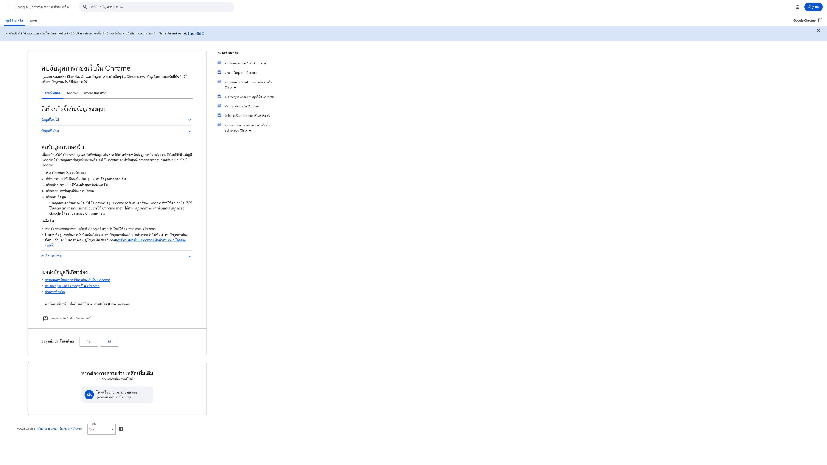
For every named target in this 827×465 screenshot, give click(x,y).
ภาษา (95, 423)
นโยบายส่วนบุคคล (47, 428)
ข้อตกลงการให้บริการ (71, 428)
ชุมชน (33, 20)
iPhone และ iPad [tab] (95, 93)
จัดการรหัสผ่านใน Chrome (242, 106)
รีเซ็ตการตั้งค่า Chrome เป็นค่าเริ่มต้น (247, 116)
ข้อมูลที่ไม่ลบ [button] (50, 131)
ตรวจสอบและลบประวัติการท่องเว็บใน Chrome (248, 84)
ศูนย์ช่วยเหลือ (14, 20)
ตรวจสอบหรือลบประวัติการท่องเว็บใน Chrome (77, 280)
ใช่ (88, 341)
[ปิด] (818, 31)
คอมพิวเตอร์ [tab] (52, 93)
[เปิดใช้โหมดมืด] (121, 429)
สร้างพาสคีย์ (193, 34)
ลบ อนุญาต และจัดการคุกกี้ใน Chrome (72, 286)
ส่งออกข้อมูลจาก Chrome (241, 73)
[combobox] (162, 7)
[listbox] (101, 429)
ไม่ (109, 341)
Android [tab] (72, 93)
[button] (8, 7)
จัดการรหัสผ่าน (55, 292)
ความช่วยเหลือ (228, 52)
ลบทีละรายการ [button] (51, 256)
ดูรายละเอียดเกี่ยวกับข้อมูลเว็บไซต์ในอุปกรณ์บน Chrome (247, 127)
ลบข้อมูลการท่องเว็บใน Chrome (245, 63)
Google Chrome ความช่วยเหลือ (41, 7)
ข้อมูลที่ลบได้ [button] (50, 120)
